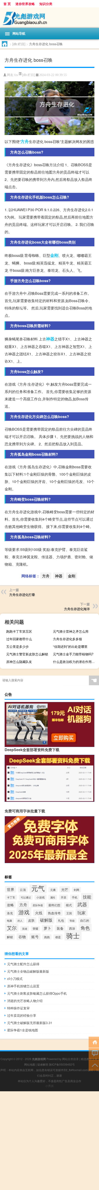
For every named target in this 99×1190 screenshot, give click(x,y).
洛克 (10, 913)
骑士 (73, 935)
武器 (82, 904)
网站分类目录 (70, 1059)
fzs (16, 75)
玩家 (81, 912)
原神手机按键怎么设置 (23, 986)
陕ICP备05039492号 (62, 1064)
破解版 (46, 920)
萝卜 (47, 928)
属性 (52, 897)
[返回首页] (94, 1042)
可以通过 (26, 897)
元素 (53, 890)
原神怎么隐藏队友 (19, 661)
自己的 (84, 920)
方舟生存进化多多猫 (67, 639)
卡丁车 (11, 897)
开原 (63, 897)
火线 (38, 912)
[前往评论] (94, 1053)
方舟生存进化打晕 (22, 594)
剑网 (76, 890)
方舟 (24, 141)
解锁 (10, 937)
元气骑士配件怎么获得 (23, 964)
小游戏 (40, 897)
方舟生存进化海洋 (77, 608)
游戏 (23, 912)
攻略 (10, 904)
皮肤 (31, 920)
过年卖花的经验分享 (21, 1015)
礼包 (61, 920)
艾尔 (12, 927)
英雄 (24, 928)
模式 (69, 905)
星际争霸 (38, 905)
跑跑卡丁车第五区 (19, 631)
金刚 (54, 255)
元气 (38, 888)
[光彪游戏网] (49, 17)
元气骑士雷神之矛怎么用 (70, 631)
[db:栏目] (18, 44)
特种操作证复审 (18, 1008)
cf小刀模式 (15, 978)
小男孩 (49, 1086)
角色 (85, 927)
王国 (69, 913)
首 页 (7, 3)
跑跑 (47, 937)
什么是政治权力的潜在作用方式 (75, 661)
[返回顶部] (94, 1065)
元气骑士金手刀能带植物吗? (73, 654)
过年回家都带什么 (19, 639)
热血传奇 (54, 912)
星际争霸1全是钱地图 (22, 1030)
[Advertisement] (49, 1140)
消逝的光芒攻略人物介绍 (25, 1000)
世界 (10, 889)
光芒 (64, 889)
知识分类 (45, 3)
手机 (74, 897)
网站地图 (29, 1064)
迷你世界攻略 (25, 3)
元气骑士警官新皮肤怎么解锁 (27, 654)
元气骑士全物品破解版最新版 (28, 971)
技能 (87, 897)
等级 (72, 920)
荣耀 (35, 928)
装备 (60, 928)
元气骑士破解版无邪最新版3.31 (29, 1022)
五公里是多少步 (17, 646)
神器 (50, 339)
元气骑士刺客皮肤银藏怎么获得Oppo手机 (37, 993)
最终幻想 (54, 905)
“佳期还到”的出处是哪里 (70, 646)
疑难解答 (42, 1064)
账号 (35, 936)
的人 (20, 920)
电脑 (9, 920)
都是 (58, 937)
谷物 (22, 936)
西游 (72, 928)
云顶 (23, 889)
